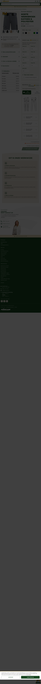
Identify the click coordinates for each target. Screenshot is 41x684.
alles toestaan (30, 677)
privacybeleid (28, 674)
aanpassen (10, 677)
